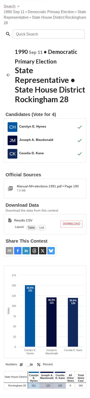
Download (71, 224)
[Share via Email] (9, 250)
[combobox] (48, 34)
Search (9, 6)
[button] (31, 227)
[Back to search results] (8, 75)
